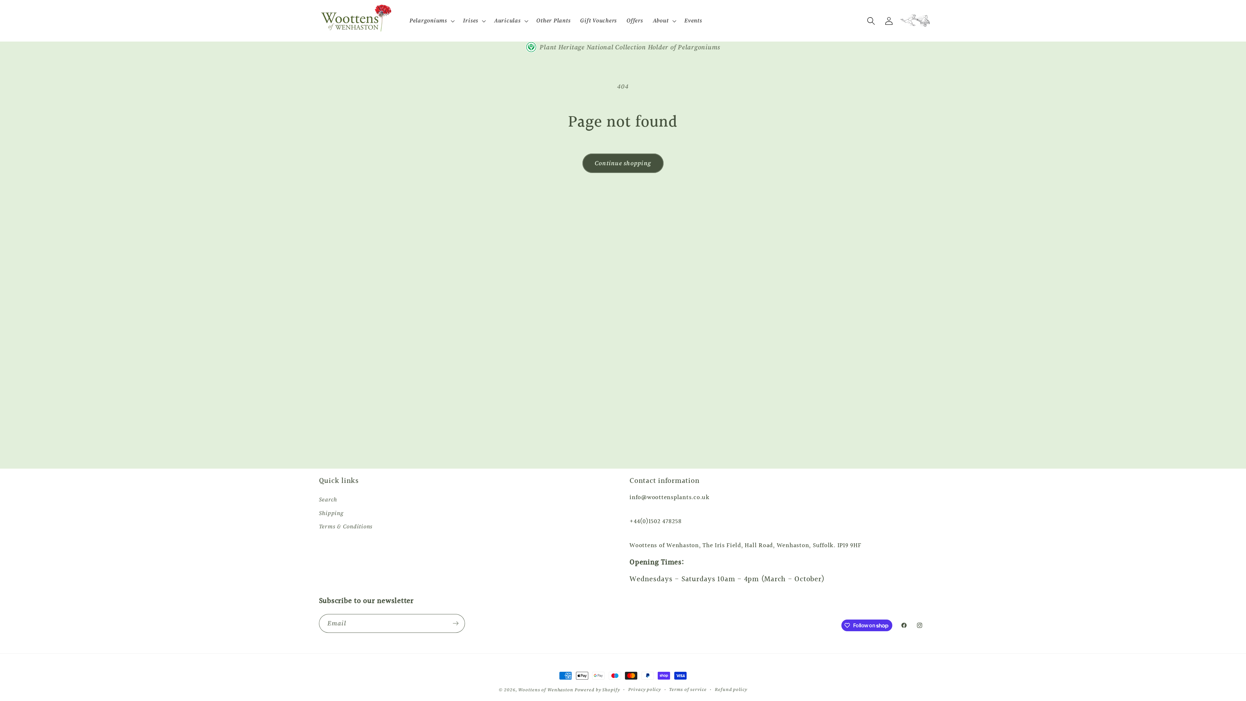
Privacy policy (644, 689)
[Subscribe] (456, 623)
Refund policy (731, 689)
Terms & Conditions (346, 526)
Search (328, 499)
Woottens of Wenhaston (545, 690)
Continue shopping (623, 163)
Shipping (331, 513)
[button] (431, 20)
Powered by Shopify (597, 690)
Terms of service (687, 689)
